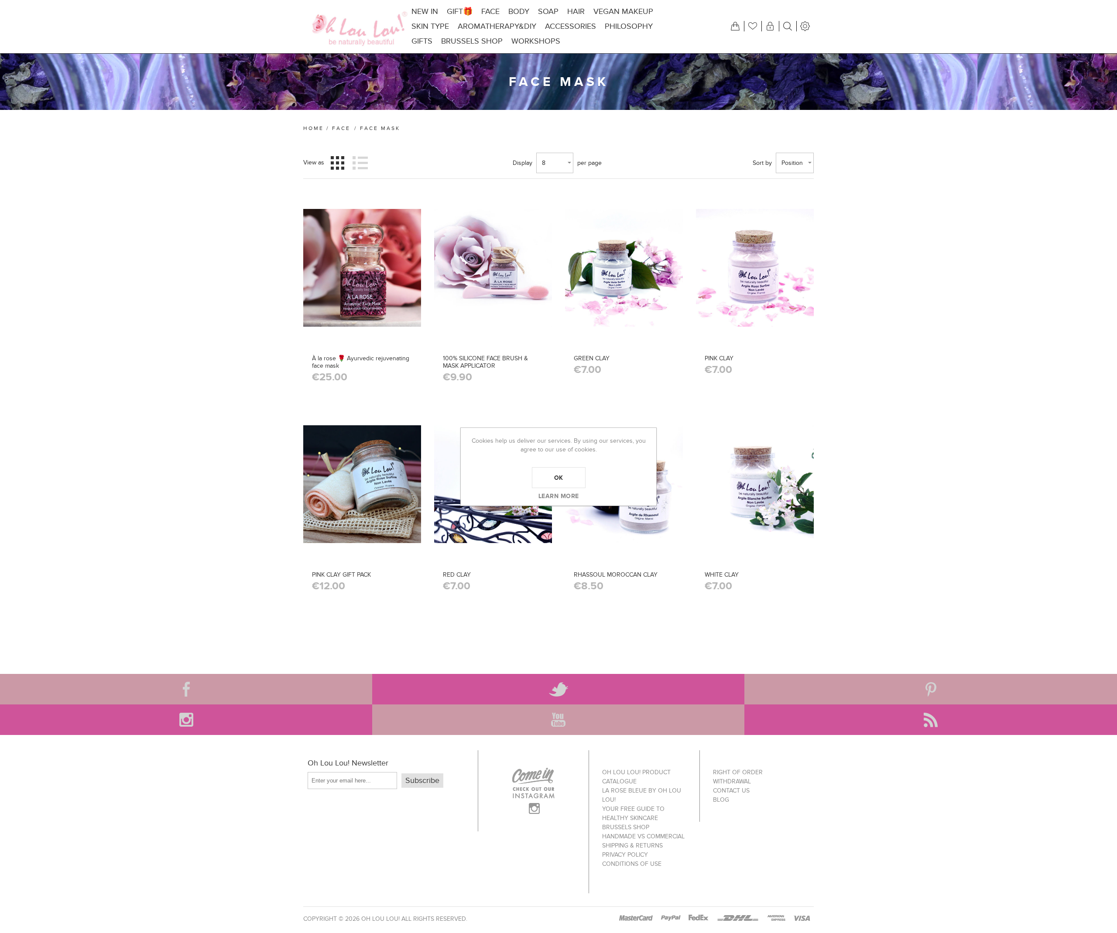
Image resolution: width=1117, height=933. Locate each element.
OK (558, 477)
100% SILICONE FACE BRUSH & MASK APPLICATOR (485, 362)
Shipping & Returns (632, 845)
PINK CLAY (719, 358)
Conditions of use (631, 864)
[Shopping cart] (735, 26)
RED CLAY (457, 574)
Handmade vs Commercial (643, 836)
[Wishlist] (752, 26)
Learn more (558, 495)
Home (313, 128)
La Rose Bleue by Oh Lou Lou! (641, 795)
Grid (337, 163)
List (360, 163)
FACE (341, 128)
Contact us (731, 790)
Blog (721, 799)
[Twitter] (558, 689)
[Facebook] (186, 689)
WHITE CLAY (722, 574)
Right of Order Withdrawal (738, 777)
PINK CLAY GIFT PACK (341, 574)
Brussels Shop (625, 827)
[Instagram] (186, 719)
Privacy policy (625, 854)
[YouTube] (558, 719)
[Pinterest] (930, 689)
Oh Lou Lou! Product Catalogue (636, 777)
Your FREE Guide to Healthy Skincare (633, 813)
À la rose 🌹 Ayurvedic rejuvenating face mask (360, 362)
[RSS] (930, 719)
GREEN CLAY (592, 358)
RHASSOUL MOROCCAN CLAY (616, 574)
